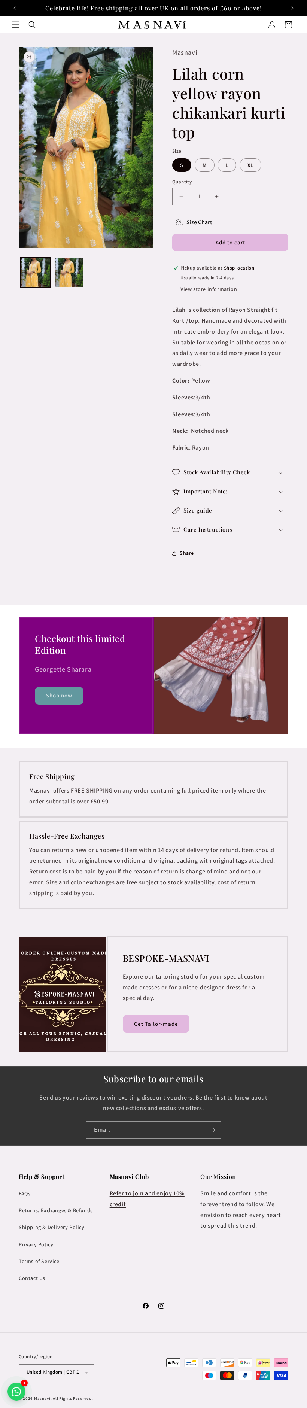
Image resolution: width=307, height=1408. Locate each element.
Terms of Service (39, 1261)
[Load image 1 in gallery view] (36, 273)
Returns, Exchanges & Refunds (56, 1210)
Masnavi (42, 1398)
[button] (15, 24)
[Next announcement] (292, 8)
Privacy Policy (36, 1244)
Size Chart (199, 222)
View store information (208, 289)
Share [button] (187, 553)
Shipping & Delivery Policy (52, 1227)
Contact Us (32, 1278)
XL (250, 165)
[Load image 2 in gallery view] (69, 273)
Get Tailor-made (156, 1023)
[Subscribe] (212, 1130)
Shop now (59, 695)
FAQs (24, 1193)
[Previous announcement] (14, 8)
